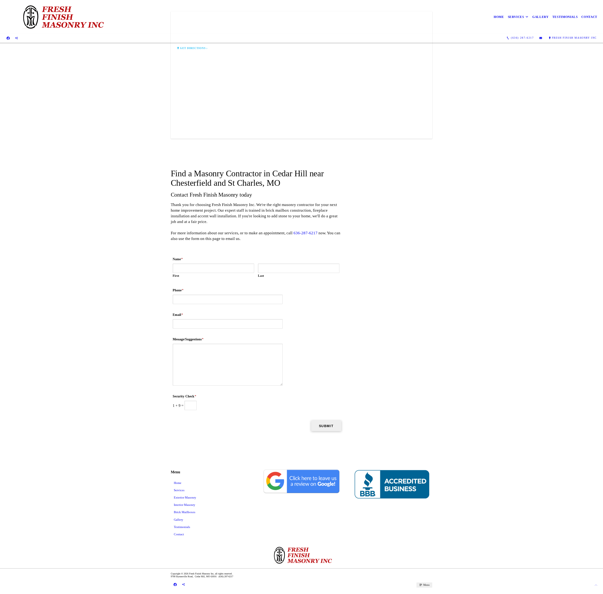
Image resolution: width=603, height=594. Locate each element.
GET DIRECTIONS (193, 48)
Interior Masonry (184, 505)
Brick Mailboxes (184, 512)
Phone (178, 290)
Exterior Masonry (185, 497)
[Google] (16, 38)
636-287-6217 (305, 233)
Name (178, 259)
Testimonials (565, 17)
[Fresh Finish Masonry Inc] (61, 17)
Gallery (540, 17)
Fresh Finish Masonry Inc (574, 37)
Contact (589, 17)
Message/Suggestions (188, 339)
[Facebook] (8, 38)
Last (261, 275)
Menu (426, 584)
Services (516, 17)
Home (499, 17)
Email (178, 315)
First (176, 275)
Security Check (184, 396)
